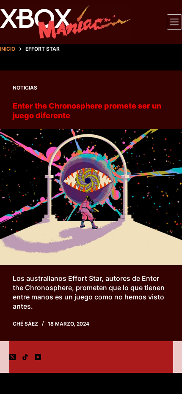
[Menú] (174, 22)
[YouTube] (38, 357)
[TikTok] (25, 357)
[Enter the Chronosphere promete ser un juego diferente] (91, 197)
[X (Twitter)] (12, 357)
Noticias (25, 87)
